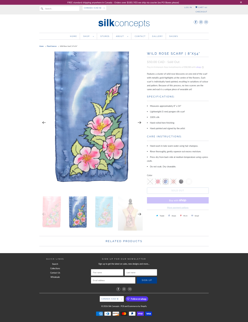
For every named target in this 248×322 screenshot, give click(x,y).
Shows (173, 36)
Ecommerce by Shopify (137, 306)
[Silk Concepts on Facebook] (196, 22)
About (121, 36)
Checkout (201, 12)
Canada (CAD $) (93, 8)
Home (73, 36)
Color (149, 175)
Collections (55, 268)
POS (122, 306)
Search (55, 264)
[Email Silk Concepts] (206, 22)
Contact (140, 36)
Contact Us (55, 272)
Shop (87, 36)
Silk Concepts (114, 306)
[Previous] (44, 122)
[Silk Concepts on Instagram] (201, 22)
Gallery (157, 36)
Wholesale (55, 277)
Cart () (202, 7)
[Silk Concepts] (124, 24)
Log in (188, 7)
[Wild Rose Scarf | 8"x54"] (91, 123)
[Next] (139, 122)
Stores (105, 36)
